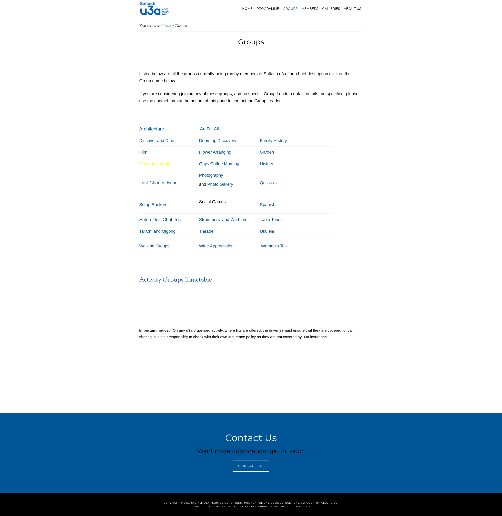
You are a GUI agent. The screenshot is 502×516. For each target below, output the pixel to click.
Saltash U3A (174, 8)
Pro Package (231, 506)
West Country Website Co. (318, 502)
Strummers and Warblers (223, 219)
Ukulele (267, 231)
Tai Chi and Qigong (157, 231)
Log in (305, 506)
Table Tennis (272, 219)
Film (143, 152)
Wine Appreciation (216, 246)
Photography (211, 175)
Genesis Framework (262, 506)
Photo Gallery (220, 184)
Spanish (267, 204)
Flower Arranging (215, 152)
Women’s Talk (274, 246)
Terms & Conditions (227, 502)
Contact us (251, 466)
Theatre (206, 231)
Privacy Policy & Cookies (263, 502)
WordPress (289, 506)
